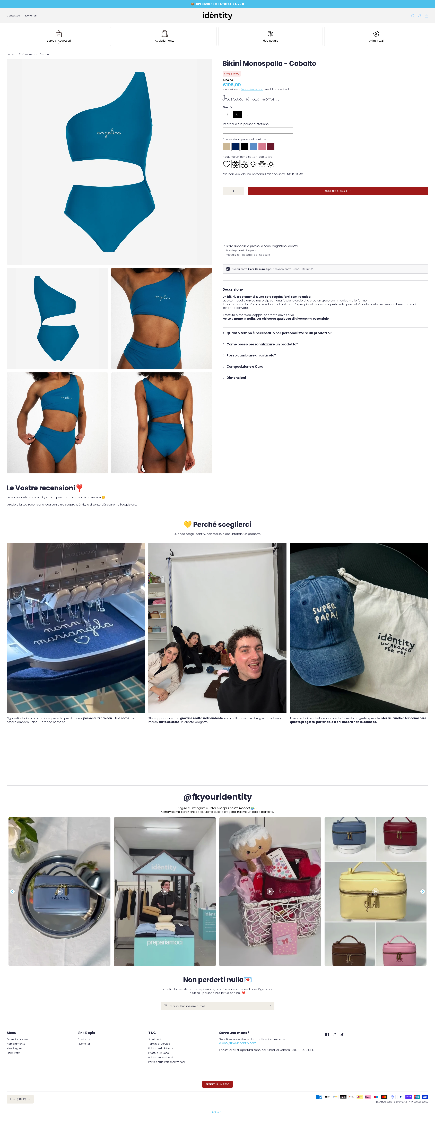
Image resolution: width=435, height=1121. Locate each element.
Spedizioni (154, 1039)
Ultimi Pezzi (13, 1053)
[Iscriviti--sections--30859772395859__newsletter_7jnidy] (270, 1006)
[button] (59, 36)
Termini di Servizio (159, 1043)
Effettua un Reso (158, 1053)
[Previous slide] (12, 891)
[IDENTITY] (217, 15)
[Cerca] (413, 15)
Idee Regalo (14, 1048)
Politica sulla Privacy (160, 1048)
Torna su (217, 1112)
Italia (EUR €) (18, 1099)
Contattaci (84, 1039)
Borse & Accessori (18, 1039)
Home (10, 54)
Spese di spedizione (252, 89)
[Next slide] (422, 891)
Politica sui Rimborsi (160, 1057)
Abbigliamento (16, 1043)
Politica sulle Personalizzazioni (166, 1062)
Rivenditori (84, 1043)
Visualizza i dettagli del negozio (248, 254)
